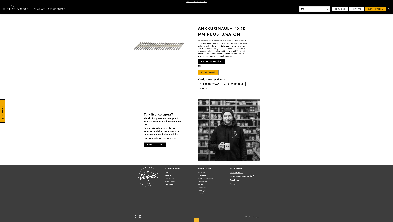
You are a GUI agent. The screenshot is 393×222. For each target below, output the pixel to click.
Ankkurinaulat (209, 84)
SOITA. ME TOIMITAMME (196, 2)
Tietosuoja (201, 191)
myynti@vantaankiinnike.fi (242, 176)
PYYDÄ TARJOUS (208, 72)
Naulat (204, 88)
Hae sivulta (201, 173)
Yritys (167, 173)
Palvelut (39, 9)
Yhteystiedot (56, 9)
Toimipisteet (169, 179)
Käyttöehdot (202, 188)
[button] (4, 9)
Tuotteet (22, 9)
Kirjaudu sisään (211, 61)
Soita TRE (356, 9)
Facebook (234, 180)
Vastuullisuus (169, 185)
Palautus (200, 185)
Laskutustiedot (202, 182)
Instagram (234, 184)
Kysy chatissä (375, 9)
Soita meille (155, 145)
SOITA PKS (340, 9)
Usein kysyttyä (170, 182)
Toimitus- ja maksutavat (205, 179)
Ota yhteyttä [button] (2, 111)
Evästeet (200, 194)
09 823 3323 (236, 172)
